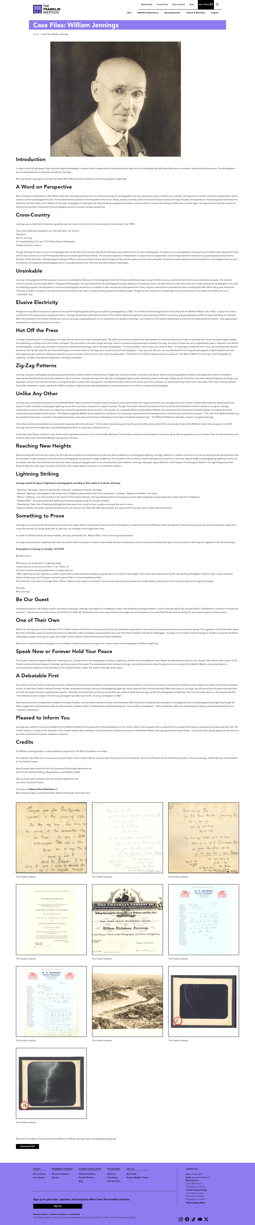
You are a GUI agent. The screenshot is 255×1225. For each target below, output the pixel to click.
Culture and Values (58, 1214)
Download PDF (27, 1146)
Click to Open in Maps (195, 1203)
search (217, 4)
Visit (129, 13)
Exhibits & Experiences (147, 13)
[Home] (46, 10)
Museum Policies (40, 1214)
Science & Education (195, 13)
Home (36, 34)
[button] (51, 837)
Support (215, 13)
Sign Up (57, 1206)
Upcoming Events (172, 13)
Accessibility (74, 1214)
